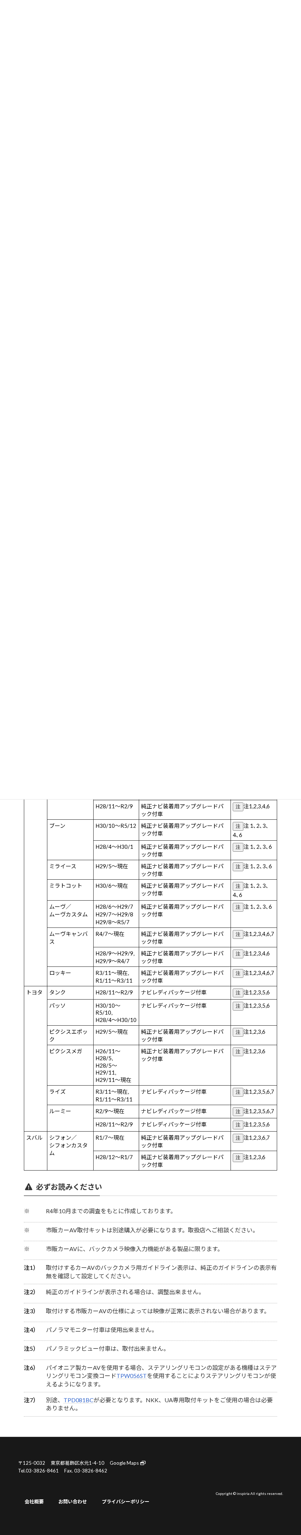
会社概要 (34, 1501)
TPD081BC (79, 1399)
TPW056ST (131, 1375)
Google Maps (125, 1463)
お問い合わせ (72, 1501)
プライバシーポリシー (125, 1501)
